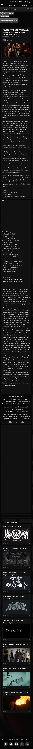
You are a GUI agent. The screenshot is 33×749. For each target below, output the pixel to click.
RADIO (26, 2)
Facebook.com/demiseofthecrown (12, 279)
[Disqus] (16, 447)
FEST (10, 5)
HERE (9, 86)
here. (15, 192)
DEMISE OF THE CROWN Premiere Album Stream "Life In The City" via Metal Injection (9, 20)
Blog (5, 13)
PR (31, 5)
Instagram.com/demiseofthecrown (12, 281)
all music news (5, 16)
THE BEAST (10, 39)
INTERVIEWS (13, 2)
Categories (10, 13)
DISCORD (28, 9)
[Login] (29, 1)
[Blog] (2, 25)
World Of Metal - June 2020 (12, 527)
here (9, 194)
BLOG (20, 2)
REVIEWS (17, 5)
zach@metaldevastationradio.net (16, 411)
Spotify (4, 184)
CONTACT (25, 5)
